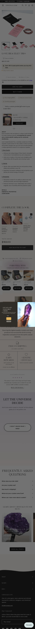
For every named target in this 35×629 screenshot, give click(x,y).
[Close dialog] (34, 302)
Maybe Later (8, 321)
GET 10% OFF (8, 318)
